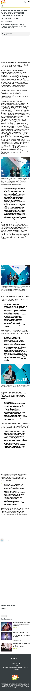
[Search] (25, 2)
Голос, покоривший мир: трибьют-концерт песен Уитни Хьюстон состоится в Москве (21, 634)
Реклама (15, 665)
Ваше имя (3, 607)
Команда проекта (15, 663)
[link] (15, 167)
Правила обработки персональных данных (15, 667)
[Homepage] (3, 2)
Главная (6, 6)
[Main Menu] (29, 2)
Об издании (15, 669)
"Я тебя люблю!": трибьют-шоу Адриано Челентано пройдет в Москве (21, 645)
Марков (12, 540)
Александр (7, 540)
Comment (3, 608)
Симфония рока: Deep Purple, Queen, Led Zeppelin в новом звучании (21, 624)
